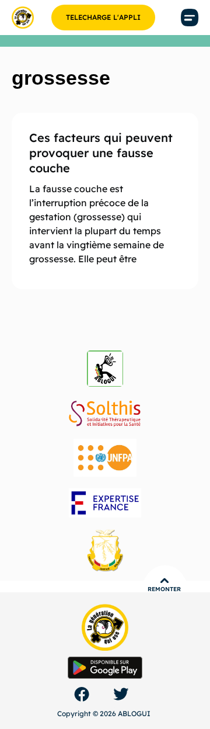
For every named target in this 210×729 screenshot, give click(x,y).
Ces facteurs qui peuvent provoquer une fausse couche (101, 152)
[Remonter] (164, 581)
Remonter (164, 589)
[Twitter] (121, 694)
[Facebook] (81, 694)
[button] (189, 18)
